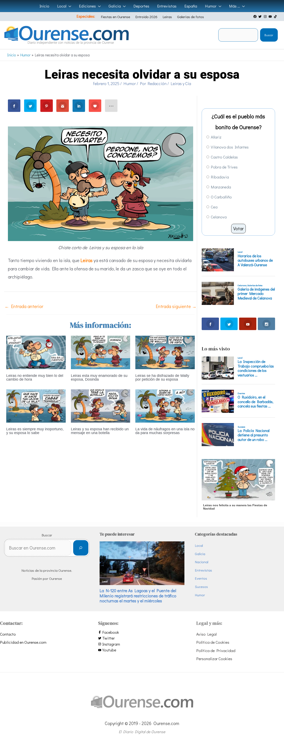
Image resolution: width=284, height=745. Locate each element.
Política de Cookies (212, 642)
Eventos (201, 578)
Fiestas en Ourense (115, 16)
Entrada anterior (24, 306)
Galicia (200, 553)
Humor (129, 83)
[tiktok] (276, 16)
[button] (68, 6)
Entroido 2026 (146, 16)
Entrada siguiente (176, 306)
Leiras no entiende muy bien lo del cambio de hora (34, 377)
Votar (238, 228)
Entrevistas (203, 570)
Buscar (268, 35)
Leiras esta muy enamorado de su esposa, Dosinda (99, 377)
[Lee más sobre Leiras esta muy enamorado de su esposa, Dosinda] (100, 352)
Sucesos (201, 586)
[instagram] (266, 16)
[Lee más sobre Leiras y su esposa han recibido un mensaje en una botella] (100, 405)
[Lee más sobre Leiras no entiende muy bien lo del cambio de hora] (36, 352)
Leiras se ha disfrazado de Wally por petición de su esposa (162, 377)
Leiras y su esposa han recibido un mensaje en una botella (100, 431)
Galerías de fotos (190, 16)
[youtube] (271, 16)
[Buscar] (80, 548)
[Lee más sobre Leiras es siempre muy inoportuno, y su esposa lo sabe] (36, 405)
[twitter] (260, 16)
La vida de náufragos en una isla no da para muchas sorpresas (165, 431)
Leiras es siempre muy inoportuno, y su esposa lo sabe (35, 431)
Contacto (8, 634)
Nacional (201, 561)
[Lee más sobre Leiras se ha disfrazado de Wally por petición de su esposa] (165, 352)
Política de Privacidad (215, 650)
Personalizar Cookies (214, 658)
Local (199, 545)
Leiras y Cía (181, 83)
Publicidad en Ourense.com (23, 642)
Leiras (167, 16)
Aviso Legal (206, 634)
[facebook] (255, 16)
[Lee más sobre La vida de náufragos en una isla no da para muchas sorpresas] (165, 405)
